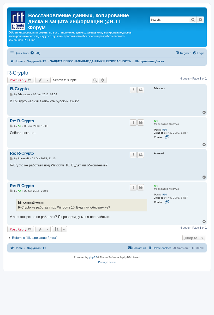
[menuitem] (35, 53)
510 (164, 129)
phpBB (93, 257)
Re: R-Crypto (22, 121)
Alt (155, 120)
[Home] (18, 20)
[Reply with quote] (140, 90)
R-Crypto (17, 73)
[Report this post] (133, 90)
